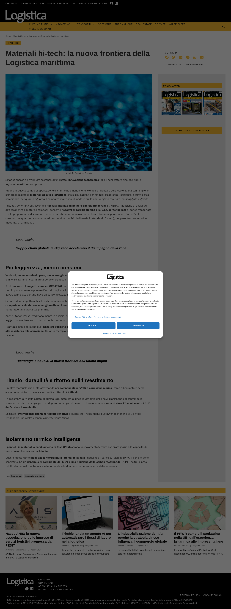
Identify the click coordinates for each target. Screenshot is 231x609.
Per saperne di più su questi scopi (107, 317)
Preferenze (138, 325)
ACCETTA (93, 325)
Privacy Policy (120, 333)
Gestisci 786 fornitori (83, 317)
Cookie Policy (108, 333)
